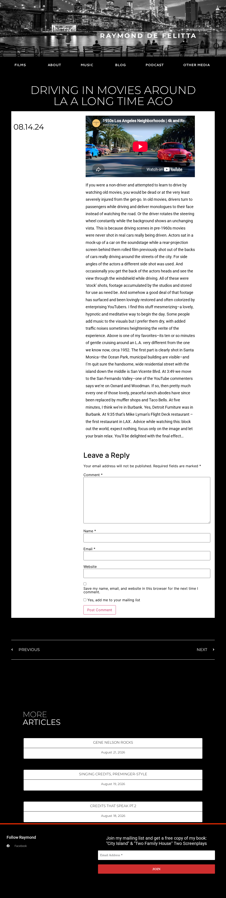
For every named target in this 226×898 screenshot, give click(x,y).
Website (90, 566)
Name (89, 531)
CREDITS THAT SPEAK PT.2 (113, 806)
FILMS (20, 65)
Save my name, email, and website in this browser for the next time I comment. (140, 590)
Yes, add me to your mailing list (113, 600)
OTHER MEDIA (196, 65)
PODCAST (154, 65)
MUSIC (87, 65)
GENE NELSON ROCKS (113, 742)
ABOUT (54, 65)
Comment (93, 475)
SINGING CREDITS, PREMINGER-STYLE (113, 774)
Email (89, 549)
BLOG (120, 65)
